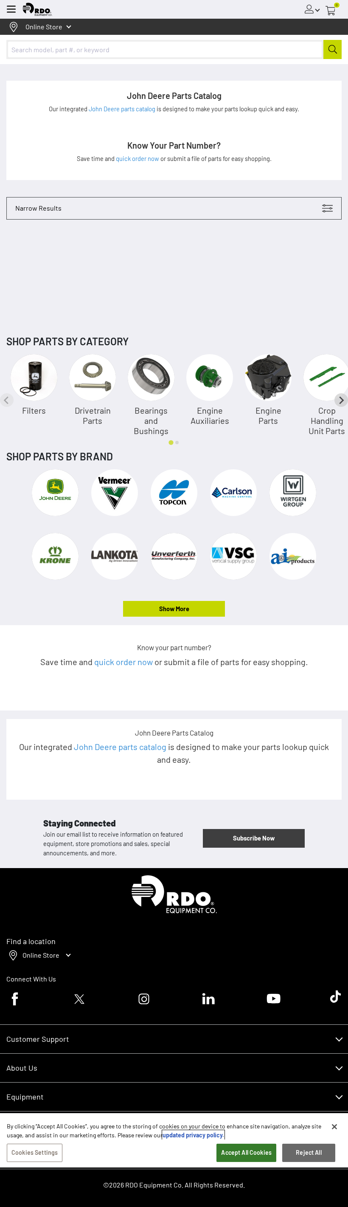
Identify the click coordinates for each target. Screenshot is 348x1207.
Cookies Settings (34, 1152)
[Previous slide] (7, 400)
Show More (174, 608)
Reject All (308, 1152)
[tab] (170, 442)
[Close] (334, 1126)
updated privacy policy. (193, 1135)
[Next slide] (341, 400)
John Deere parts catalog (123, 109)
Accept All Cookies (246, 1152)
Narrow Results (38, 208)
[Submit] (332, 49)
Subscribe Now (254, 838)
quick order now (138, 158)
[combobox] (174, 49)
